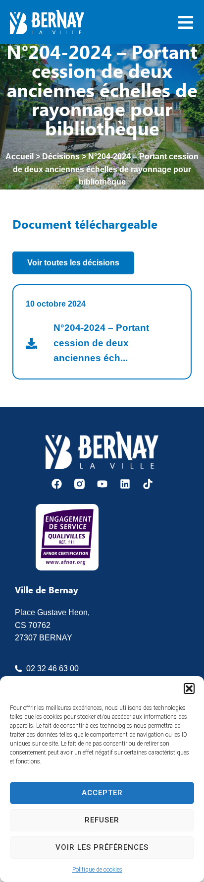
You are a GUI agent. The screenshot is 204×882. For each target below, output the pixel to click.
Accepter (102, 792)
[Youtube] (102, 484)
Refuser (102, 820)
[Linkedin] (125, 484)
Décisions (61, 156)
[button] (189, 688)
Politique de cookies (97, 869)
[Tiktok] (148, 484)
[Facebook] (56, 484)
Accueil (19, 156)
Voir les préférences (102, 847)
